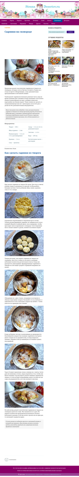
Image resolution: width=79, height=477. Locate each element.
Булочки (27, 20)
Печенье (35, 20)
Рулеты (46, 23)
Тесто (53, 23)
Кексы (49, 20)
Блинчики (57, 20)
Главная (4, 20)
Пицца (31, 23)
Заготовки (13, 23)
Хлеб (42, 20)
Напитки (4, 23)
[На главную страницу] (39, 10)
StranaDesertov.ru (30, 474)
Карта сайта (39, 474)
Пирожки (23, 23)
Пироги (19, 20)
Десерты (66, 20)
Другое (38, 23)
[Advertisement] (24, 46)
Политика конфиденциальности (52, 474)
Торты (12, 20)
